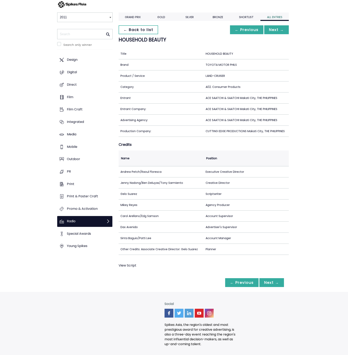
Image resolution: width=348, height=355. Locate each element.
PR (69, 171)
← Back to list (138, 29)
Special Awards (79, 233)
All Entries (274, 17)
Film (70, 97)
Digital (72, 72)
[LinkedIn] (189, 313)
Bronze (218, 17)
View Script (127, 265)
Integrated (75, 121)
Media (71, 134)
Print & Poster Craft (82, 196)
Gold (161, 17)
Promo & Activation (82, 209)
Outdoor (73, 159)
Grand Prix (133, 17)
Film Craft (75, 109)
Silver (189, 17)
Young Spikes (77, 246)
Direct (72, 84)
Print (70, 184)
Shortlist (246, 17)
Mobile (72, 146)
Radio (71, 221)
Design (72, 60)
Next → (276, 29)
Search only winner (77, 45)
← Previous (247, 29)
